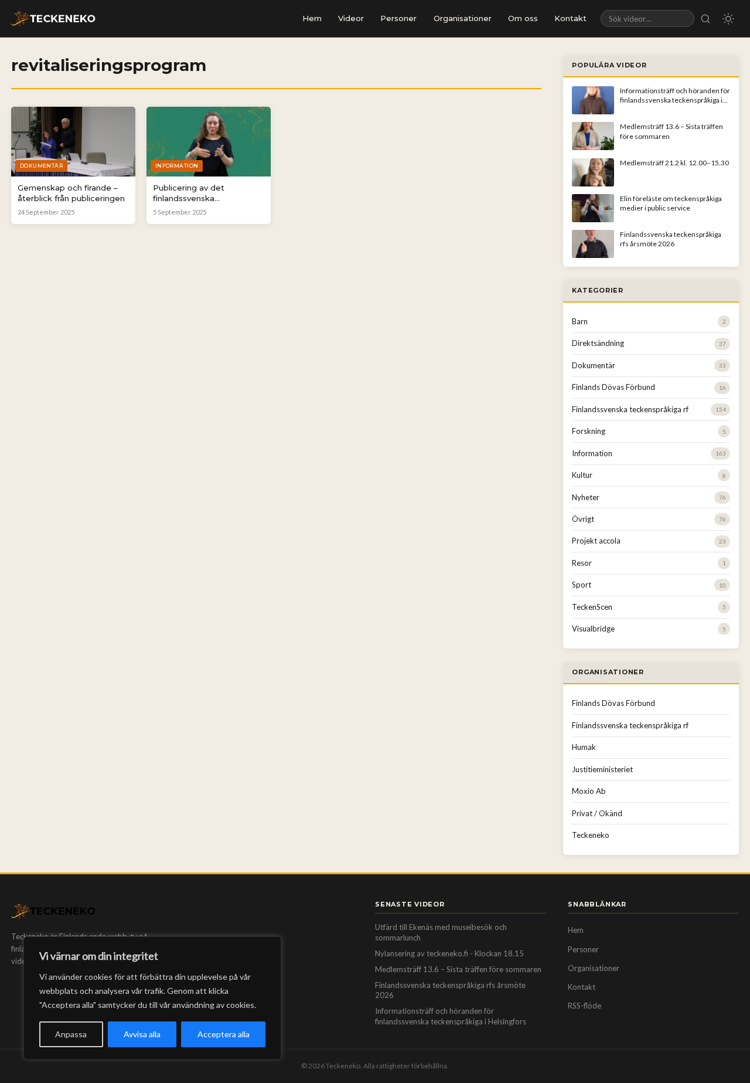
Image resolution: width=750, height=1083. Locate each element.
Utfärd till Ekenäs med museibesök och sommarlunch (441, 932)
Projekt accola (596, 540)
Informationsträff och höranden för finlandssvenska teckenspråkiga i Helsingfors (675, 100)
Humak (584, 747)
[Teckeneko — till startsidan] (53, 18)
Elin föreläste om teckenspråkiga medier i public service (671, 203)
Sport (581, 584)
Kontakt (570, 18)
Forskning (588, 431)
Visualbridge (593, 628)
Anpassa (71, 1034)
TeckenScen (592, 607)
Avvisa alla (142, 1034)
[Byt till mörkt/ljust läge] (728, 18)
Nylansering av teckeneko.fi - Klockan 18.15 (449, 953)
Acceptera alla (223, 1034)
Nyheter (585, 497)
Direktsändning (598, 343)
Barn (580, 321)
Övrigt (583, 519)
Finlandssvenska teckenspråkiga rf (630, 409)
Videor (351, 18)
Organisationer (463, 18)
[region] (152, 998)
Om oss (523, 18)
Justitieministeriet (602, 769)
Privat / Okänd (597, 813)
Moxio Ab (589, 791)
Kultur (582, 475)
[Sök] (706, 18)
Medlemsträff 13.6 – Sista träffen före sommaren (458, 969)
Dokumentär (593, 365)
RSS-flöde (584, 1005)
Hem (312, 18)
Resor (582, 563)
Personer (398, 18)
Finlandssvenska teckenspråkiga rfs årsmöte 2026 (670, 239)
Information (592, 453)
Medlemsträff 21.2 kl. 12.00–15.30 (674, 162)
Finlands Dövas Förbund (613, 387)
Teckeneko (590, 835)
